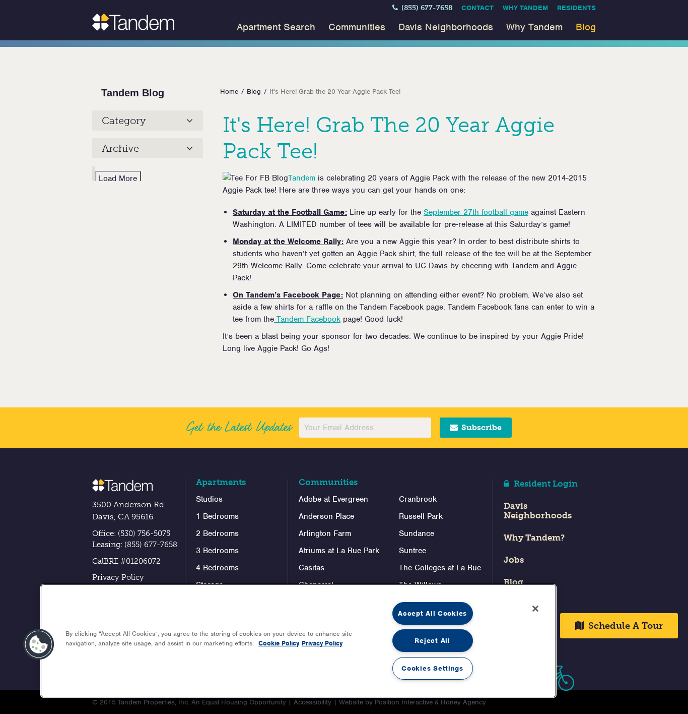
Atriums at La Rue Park (339, 551)
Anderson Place (326, 516)
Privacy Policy (118, 577)
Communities (356, 27)
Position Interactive (404, 702)
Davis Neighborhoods (445, 27)
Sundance (416, 533)
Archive (120, 148)
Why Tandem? (534, 537)
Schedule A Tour (624, 625)
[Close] (535, 609)
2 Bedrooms (217, 533)
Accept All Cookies (432, 613)
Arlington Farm (325, 533)
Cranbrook (418, 499)
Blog (586, 27)
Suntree (412, 551)
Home (229, 91)
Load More (118, 178)
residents (576, 8)
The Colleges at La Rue (440, 568)
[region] (298, 641)
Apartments (221, 482)
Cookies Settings (432, 668)
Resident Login (545, 484)
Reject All (432, 640)
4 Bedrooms (217, 568)
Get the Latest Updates (238, 427)
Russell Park (421, 516)
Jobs (514, 560)
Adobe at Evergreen (333, 499)
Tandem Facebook (307, 319)
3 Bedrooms (217, 551)
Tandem (301, 178)
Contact (477, 8)
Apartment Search (276, 27)
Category (124, 120)
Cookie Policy (278, 643)
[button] (39, 644)
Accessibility (312, 702)
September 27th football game (476, 212)
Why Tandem (525, 8)
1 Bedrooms (217, 516)
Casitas (311, 568)
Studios (209, 499)
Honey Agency (463, 702)
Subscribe (480, 427)
